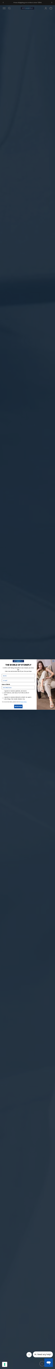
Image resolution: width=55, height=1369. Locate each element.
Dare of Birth (6, 684)
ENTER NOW (18, 706)
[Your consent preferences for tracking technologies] (4, 1364)
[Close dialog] (53, 661)
